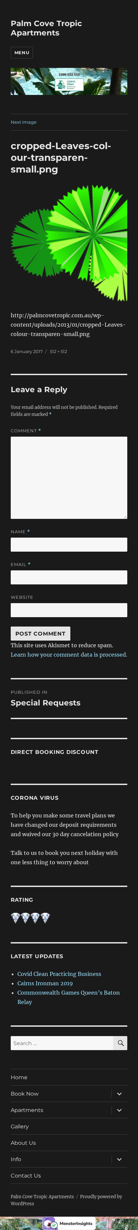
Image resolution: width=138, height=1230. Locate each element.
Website (22, 597)
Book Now (25, 1094)
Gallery (20, 1126)
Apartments (27, 1110)
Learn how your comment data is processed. (69, 654)
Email (21, 564)
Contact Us (26, 1175)
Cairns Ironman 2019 (45, 983)
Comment (26, 431)
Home (19, 1077)
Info (16, 1159)
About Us (23, 1143)
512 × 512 (58, 351)
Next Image (24, 122)
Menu (21, 52)
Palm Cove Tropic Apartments (46, 28)
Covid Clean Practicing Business (59, 974)
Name (20, 532)
